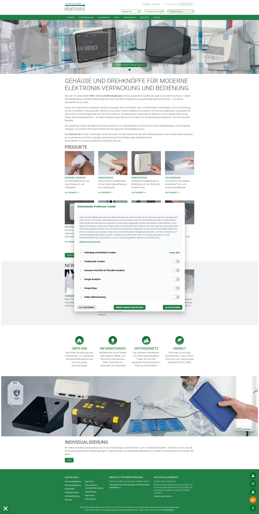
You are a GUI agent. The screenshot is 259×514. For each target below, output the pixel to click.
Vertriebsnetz (90, 492)
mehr (69, 460)
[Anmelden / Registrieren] (253, 491)
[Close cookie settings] (5, 508)
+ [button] (81, 252)
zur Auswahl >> (72, 192)
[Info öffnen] (253, 508)
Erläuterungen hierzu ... (163, 496)
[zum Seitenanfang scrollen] (244, 508)
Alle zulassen (172, 307)
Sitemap (68, 500)
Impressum (89, 495)
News (116, 17)
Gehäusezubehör (72, 492)
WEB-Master (169, 510)
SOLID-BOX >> (129, 65)
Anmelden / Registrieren (151, 4)
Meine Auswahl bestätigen (129, 307)
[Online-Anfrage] (253, 483)
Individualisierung (86, 17)
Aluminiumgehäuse (73, 485)
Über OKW (89, 481)
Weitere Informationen (89, 242)
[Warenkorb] (253, 499)
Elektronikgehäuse (113, 96)
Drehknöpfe (69, 489)
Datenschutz (90, 499)
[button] (5, 508)
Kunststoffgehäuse (73, 481)
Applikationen (104, 17)
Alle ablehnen (86, 307)
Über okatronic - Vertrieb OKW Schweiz (94, 486)
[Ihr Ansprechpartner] (253, 475)
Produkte (70, 17)
